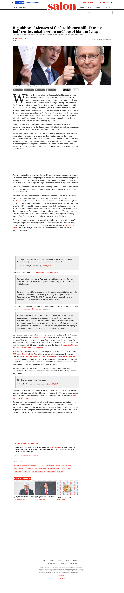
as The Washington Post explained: (45, 272)
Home (44, 560)
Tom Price (60, 471)
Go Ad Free (73, 563)
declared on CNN (39, 337)
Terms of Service (52, 563)
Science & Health (84, 7)
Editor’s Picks (35, 465)
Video (108, 7)
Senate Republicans (38, 471)
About (52, 560)
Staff (59, 560)
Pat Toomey (17, 471)
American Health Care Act (21, 465)
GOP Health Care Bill (48, 465)
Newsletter (88, 2)
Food (44, 7)
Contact (67, 560)
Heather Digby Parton (22, 38)
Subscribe (20, 2)
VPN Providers (62, 575)
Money (98, 7)
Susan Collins (51, 471)
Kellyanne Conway (19, 468)
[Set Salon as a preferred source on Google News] (67, 90)
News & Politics (20, 7)
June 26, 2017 (46, 266)
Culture (34, 7)
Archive (63, 563)
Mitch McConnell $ (40, 468)
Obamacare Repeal (53, 468)
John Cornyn (69, 465)
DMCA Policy (62, 578)
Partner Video (65, 468)
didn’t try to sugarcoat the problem (28, 309)
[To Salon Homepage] (62, 6)
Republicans (26, 471)
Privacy (75, 560)
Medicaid (30, 468)
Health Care (60, 465)
